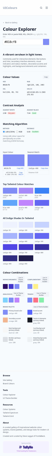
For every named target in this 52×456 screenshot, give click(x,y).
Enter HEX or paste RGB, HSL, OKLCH (25, 35)
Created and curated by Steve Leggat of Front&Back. (24, 436)
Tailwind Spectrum (10, 413)
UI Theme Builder (10, 398)
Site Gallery (7, 380)
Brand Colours (9, 383)
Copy (46, 77)
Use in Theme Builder (20, 280)
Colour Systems (9, 409)
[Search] (41, 8)
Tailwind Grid (8, 416)
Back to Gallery (11, 22)
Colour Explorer (9, 395)
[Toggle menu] (46, 7)
